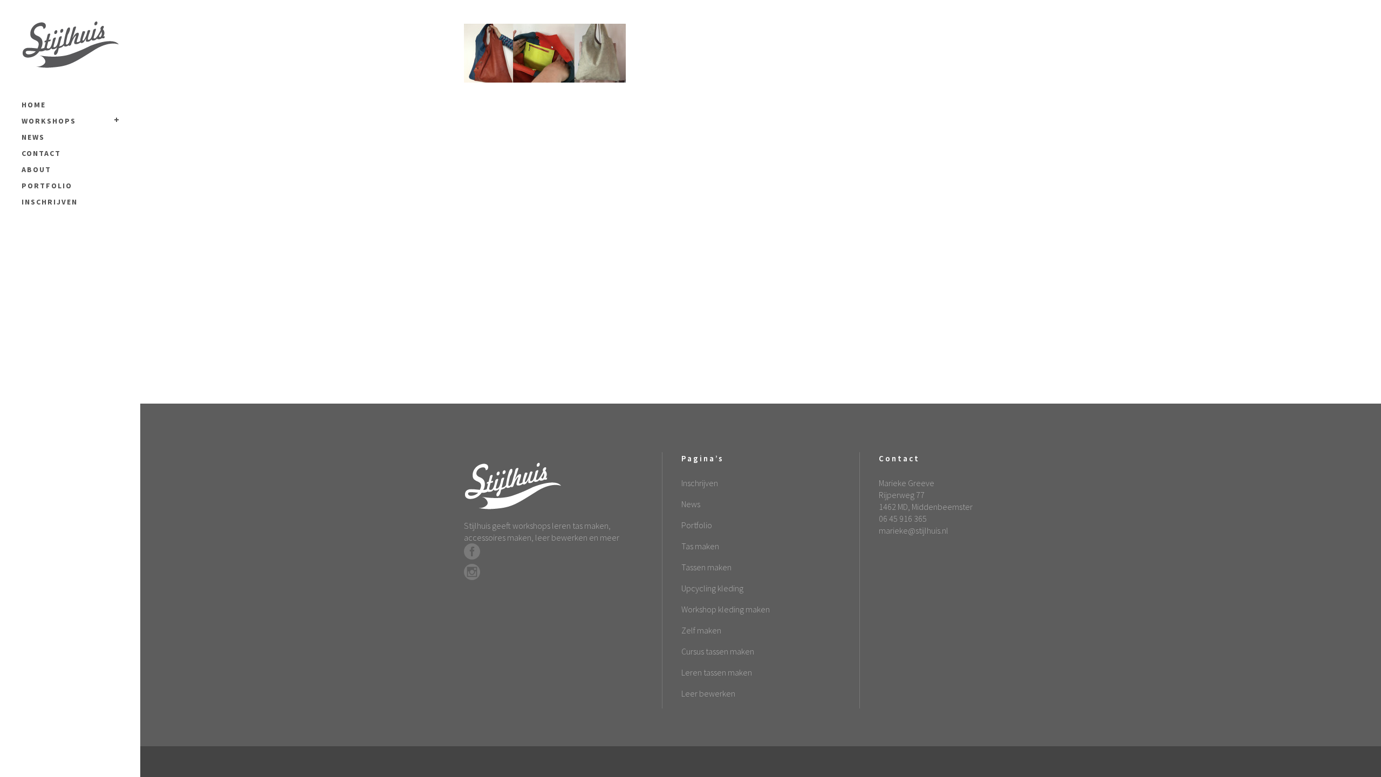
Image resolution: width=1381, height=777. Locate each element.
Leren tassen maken (716, 672)
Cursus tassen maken (717, 651)
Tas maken (700, 546)
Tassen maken (706, 567)
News (690, 504)
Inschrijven (699, 483)
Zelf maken (701, 630)
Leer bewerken (708, 693)
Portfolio (696, 525)
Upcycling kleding (712, 588)
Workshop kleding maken (725, 609)
